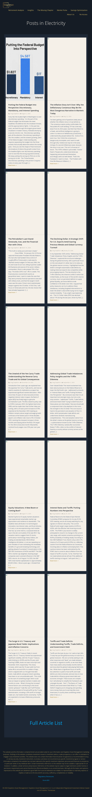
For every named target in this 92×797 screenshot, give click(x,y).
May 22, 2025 (26, 650)
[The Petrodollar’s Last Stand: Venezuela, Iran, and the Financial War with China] (25, 203)
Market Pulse (62, 10)
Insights (30, 10)
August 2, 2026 (26, 113)
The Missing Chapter (45, 10)
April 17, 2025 (67, 650)
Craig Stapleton (14, 113)
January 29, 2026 (68, 250)
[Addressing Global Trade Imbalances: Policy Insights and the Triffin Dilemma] (66, 338)
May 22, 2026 (67, 116)
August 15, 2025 (26, 514)
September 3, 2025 (68, 382)
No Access (83, 14)
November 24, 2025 (27, 382)
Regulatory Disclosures (46, 777)
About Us (70, 14)
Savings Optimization (79, 10)
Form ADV (46, 780)
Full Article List (46, 723)
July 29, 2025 (67, 514)
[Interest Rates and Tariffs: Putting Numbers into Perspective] (66, 472)
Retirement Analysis (16, 10)
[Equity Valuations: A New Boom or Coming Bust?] (25, 472)
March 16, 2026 (26, 248)
